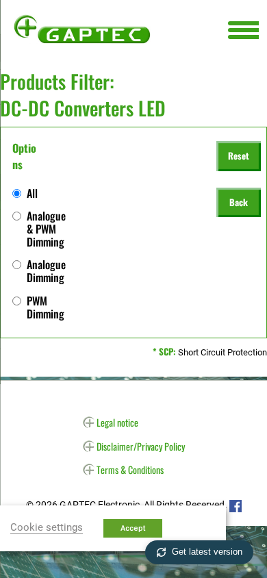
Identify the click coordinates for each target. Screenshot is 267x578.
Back (238, 202)
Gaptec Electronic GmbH (82, 29)
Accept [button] (132, 528)
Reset (238, 155)
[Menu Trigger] (243, 29)
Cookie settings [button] (46, 527)
